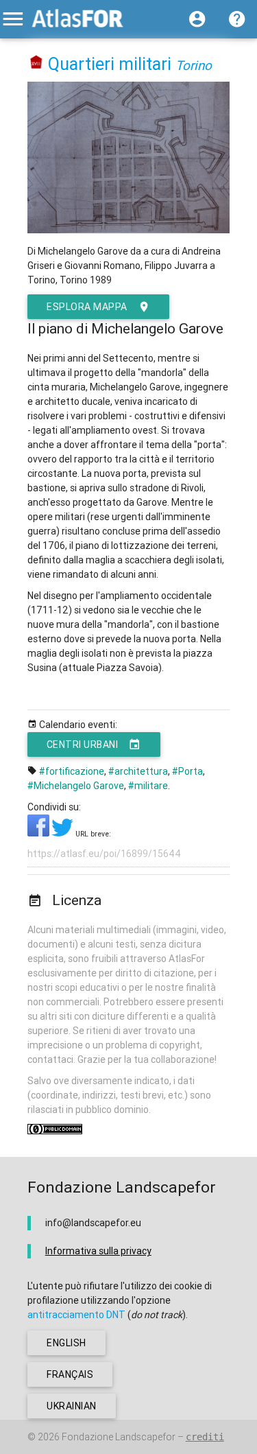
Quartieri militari (109, 64)
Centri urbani (83, 744)
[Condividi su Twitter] (63, 833)
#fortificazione (71, 771)
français (70, 1374)
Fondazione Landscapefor (118, 1437)
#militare (148, 785)
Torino (193, 65)
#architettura (138, 771)
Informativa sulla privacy (98, 1251)
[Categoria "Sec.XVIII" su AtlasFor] (37, 64)
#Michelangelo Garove (75, 785)
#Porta (187, 771)
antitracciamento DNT (76, 1315)
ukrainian (72, 1406)
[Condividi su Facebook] (39, 833)
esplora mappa (87, 307)
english (66, 1343)
